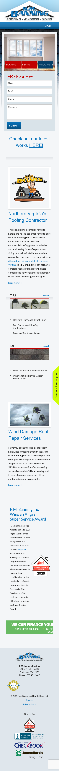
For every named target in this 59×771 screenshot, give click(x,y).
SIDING (26, 64)
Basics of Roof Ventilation (26, 333)
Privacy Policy (29, 704)
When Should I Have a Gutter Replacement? (28, 377)
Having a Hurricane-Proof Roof (29, 319)
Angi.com (22, 549)
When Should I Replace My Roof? (30, 370)
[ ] (14, 283)
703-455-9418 (33, 675)
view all (46, 295)
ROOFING (11, 64)
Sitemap (29, 700)
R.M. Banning (29, 13)
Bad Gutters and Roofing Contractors (26, 326)
